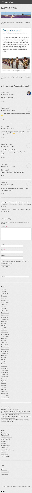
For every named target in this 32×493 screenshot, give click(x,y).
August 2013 (4, 378)
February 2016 (4, 332)
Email (3, 250)
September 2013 (5, 376)
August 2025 (4, 296)
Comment (4, 226)
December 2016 (5, 313)
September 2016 (5, 319)
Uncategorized (4, 454)
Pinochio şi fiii (4, 447)
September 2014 (5, 353)
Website (3, 255)
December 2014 (5, 347)
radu (2, 164)
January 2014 (4, 368)
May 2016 (3, 328)
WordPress (15, 486)
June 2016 (3, 325)
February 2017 (4, 311)
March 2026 (4, 291)
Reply (4, 101)
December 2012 (5, 395)
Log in (2, 468)
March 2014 (4, 366)
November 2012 (5, 398)
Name (3, 244)
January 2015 (4, 345)
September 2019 (5, 300)
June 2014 (3, 359)
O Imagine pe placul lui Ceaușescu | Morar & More (12, 209)
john (2, 183)
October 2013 (4, 374)
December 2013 (5, 370)
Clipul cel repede (5, 435)
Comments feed (5, 472)
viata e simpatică (12, 71)
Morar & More (9, 8)
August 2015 (4, 338)
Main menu (9, 2)
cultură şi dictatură (5, 439)
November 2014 (5, 349)
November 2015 (5, 336)
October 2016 (4, 317)
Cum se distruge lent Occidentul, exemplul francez (17, 411)
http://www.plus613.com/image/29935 (12, 172)
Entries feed (4, 470)
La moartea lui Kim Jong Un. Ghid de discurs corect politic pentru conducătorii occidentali (15, 413)
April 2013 (3, 387)
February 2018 (4, 304)
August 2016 (4, 321)
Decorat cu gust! (11, 30)
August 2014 (4, 355)
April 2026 (3, 289)
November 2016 (5, 315)
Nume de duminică (5, 445)
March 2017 (4, 308)
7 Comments (21, 71)
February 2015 (4, 342)
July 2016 (3, 323)
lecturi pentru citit (5, 441)
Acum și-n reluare (5, 433)
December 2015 (5, 334)
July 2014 (3, 357)
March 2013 (4, 389)
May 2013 (3, 385)
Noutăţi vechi (4, 443)
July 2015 (3, 340)
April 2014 (3, 364)
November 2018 (5, 302)
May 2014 (3, 362)
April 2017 (3, 306)
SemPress (27, 486)
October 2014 (4, 351)
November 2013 (5, 372)
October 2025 (4, 294)
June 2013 (3, 383)
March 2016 (4, 330)
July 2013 (3, 381)
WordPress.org (4, 474)
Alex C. (3, 108)
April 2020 (3, 298)
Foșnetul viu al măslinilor (12, 409)
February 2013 (4, 391)
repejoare (3, 452)
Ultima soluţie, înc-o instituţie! (23, 22)
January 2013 (4, 393)
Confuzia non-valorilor (6, 437)
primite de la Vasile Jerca (7, 450)
